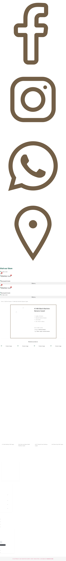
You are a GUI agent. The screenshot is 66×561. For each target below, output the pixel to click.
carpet (41, 331)
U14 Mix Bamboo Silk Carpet (8, 444)
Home (2, 301)
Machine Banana (8, 301)
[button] (33, 283)
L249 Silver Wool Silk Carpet (57, 444)
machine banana (46, 331)
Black (38, 331)
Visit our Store (6, 268)
